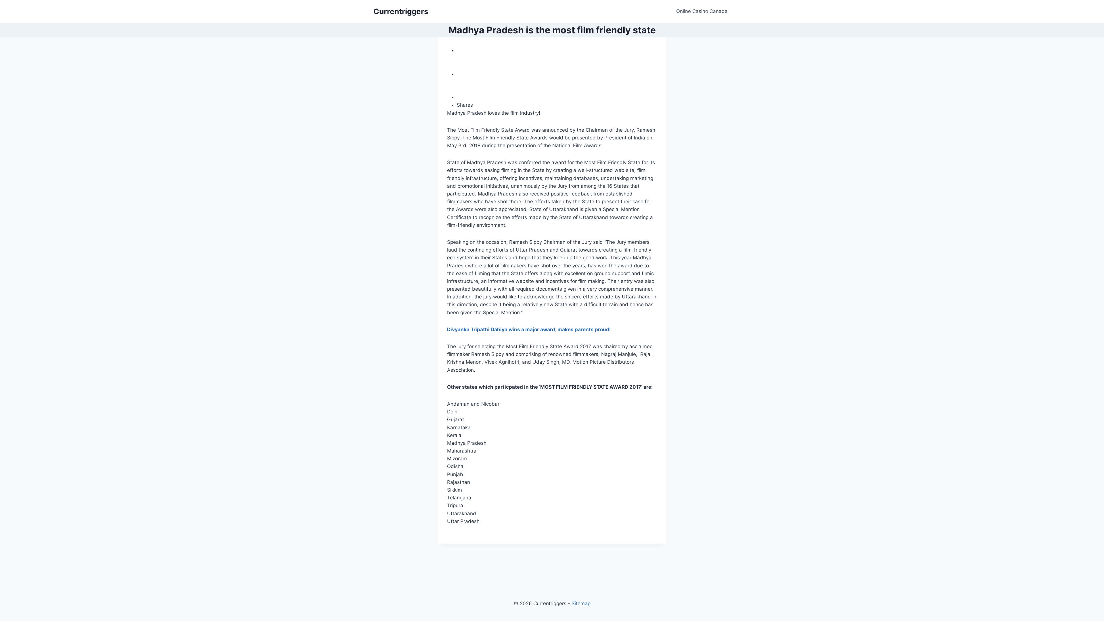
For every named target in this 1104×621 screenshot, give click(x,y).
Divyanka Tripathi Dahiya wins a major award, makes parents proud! (529, 329)
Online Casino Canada (702, 11)
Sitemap (581, 603)
